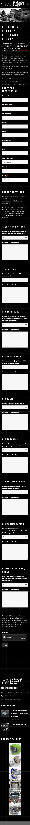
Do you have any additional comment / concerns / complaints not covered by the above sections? (14, 579)
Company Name (7, 96)
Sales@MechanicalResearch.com (13, 699)
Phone (4, 123)
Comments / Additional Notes (10, 243)
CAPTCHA (5, 633)
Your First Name (7, 105)
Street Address (7, 140)
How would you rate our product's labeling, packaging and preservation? (15, 445)
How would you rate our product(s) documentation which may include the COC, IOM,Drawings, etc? (15, 531)
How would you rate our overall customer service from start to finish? (14, 487)
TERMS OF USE (22, 50)
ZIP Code (5, 167)
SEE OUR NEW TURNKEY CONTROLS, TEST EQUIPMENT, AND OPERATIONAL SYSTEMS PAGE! (19, 713)
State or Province (7, 158)
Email (4, 132)
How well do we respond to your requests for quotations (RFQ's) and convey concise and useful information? (14, 319)
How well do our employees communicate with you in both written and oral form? (14, 233)
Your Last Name (7, 114)
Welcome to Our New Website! (18, 724)
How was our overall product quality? (13, 404)
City (4, 149)
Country (5, 176)
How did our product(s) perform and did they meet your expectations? (14, 362)
